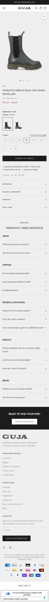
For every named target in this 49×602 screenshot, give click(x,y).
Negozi (6, 462)
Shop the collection (24, 421)
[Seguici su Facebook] (4, 547)
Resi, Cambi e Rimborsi (13, 504)
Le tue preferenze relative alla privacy (27, 593)
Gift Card (7, 491)
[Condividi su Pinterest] (19, 175)
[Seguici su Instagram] (10, 547)
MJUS (4, 86)
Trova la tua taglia (38, 135)
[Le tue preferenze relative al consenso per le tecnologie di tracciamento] (44, 597)
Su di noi (6, 458)
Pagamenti (7, 495)
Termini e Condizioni (11, 466)
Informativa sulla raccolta (15, 599)
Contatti (6, 487)
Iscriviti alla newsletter (16, 538)
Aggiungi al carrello (24, 158)
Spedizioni (7, 500)
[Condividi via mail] (23, 175)
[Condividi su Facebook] (12, 175)
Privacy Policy (9, 470)
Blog (5, 508)
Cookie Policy (8, 475)
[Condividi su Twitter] (16, 175)
